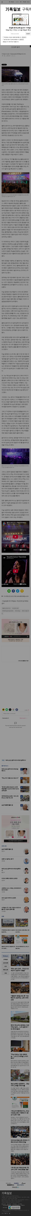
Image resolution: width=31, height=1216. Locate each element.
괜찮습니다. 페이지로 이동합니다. (11, 41)
